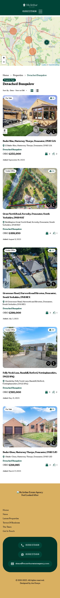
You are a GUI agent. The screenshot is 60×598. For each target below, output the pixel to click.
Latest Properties (11, 518)
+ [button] (4, 57)
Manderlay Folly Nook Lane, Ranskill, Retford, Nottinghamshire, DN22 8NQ (23, 382)
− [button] (4, 62)
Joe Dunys (35, 583)
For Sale (9, 98)
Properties (18, 75)
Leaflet (44, 65)
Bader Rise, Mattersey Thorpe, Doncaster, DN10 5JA (29, 141)
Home (6, 75)
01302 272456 (29, 11)
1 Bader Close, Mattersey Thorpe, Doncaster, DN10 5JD (28, 456)
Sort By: (6, 90)
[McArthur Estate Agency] (30, 4)
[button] (40, 11)
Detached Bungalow (12, 149)
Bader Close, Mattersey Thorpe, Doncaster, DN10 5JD (30, 452)
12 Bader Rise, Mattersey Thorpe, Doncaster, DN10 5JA (28, 145)
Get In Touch (9, 531)
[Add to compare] (53, 131)
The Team (7, 527)
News (5, 514)
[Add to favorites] (48, 131)
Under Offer (10, 171)
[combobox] (19, 90)
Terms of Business (11, 522)
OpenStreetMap (54, 65)
